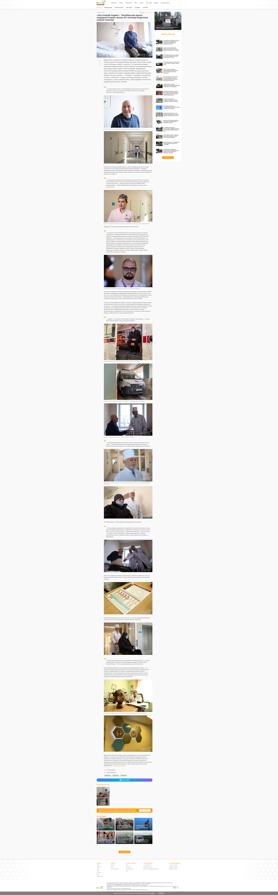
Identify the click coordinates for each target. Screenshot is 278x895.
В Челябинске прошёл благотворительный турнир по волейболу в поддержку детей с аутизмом (167, 28)
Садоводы (137, 7)
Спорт (141, 3)
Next (180, 21)
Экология (128, 3)
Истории (149, 3)
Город (121, 3)
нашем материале (120, 765)
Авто (135, 3)
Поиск (112, 867)
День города (129, 7)
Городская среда (108, 7)
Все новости (168, 157)
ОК (151, 12)
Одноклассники (129, 868)
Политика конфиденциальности (150, 868)
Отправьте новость (145, 810)
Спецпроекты (165, 3)
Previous (156, 21)
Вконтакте (128, 867)
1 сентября (145, 7)
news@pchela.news (147, 867)
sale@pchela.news (173, 867)
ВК (149, 12)
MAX (147, 12)
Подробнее (152, 893)
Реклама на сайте (173, 868)
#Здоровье (123, 775)
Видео (156, 3)
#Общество (115, 775)
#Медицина (107, 775)
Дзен (127, 870)
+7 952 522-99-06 (147, 865)
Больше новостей (124, 851)
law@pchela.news (144, 889)
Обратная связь (114, 868)
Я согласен (161, 893)
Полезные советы (119, 7)
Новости (113, 3)
